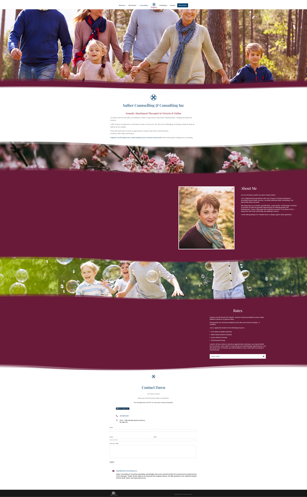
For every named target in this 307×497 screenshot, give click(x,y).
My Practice (132, 5)
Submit (112, 462)
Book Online (183, 5)
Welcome (122, 5)
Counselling (143, 5)
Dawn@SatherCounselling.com (126, 471)
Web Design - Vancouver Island (113, 493)
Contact (172, 5)
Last (154, 432)
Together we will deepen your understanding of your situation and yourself (135, 138)
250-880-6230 (124, 416)
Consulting (162, 5)
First (111, 432)
